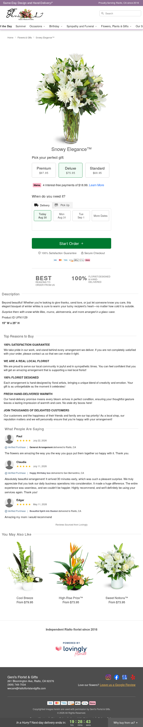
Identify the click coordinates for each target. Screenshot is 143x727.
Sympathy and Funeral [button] (81, 26)
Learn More (96, 185)
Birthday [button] (54, 26)
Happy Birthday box (40, 473)
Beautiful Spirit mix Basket (44, 511)
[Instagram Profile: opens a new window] (108, 677)
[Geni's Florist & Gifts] (25, 14)
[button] (133, 711)
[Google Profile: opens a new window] (124, 677)
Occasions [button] (36, 26)
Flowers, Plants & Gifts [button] (115, 26)
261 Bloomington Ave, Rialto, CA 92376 (30, 681)
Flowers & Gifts (25, 37)
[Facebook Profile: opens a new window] (116, 677)
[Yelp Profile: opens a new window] (133, 677)
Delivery (45, 205)
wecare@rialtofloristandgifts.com (26, 688)
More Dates (100, 216)
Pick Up (65, 205)
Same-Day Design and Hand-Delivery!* (28, 3)
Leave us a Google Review (118, 685)
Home (10, 37)
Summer (21, 26)
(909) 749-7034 (16, 684)
